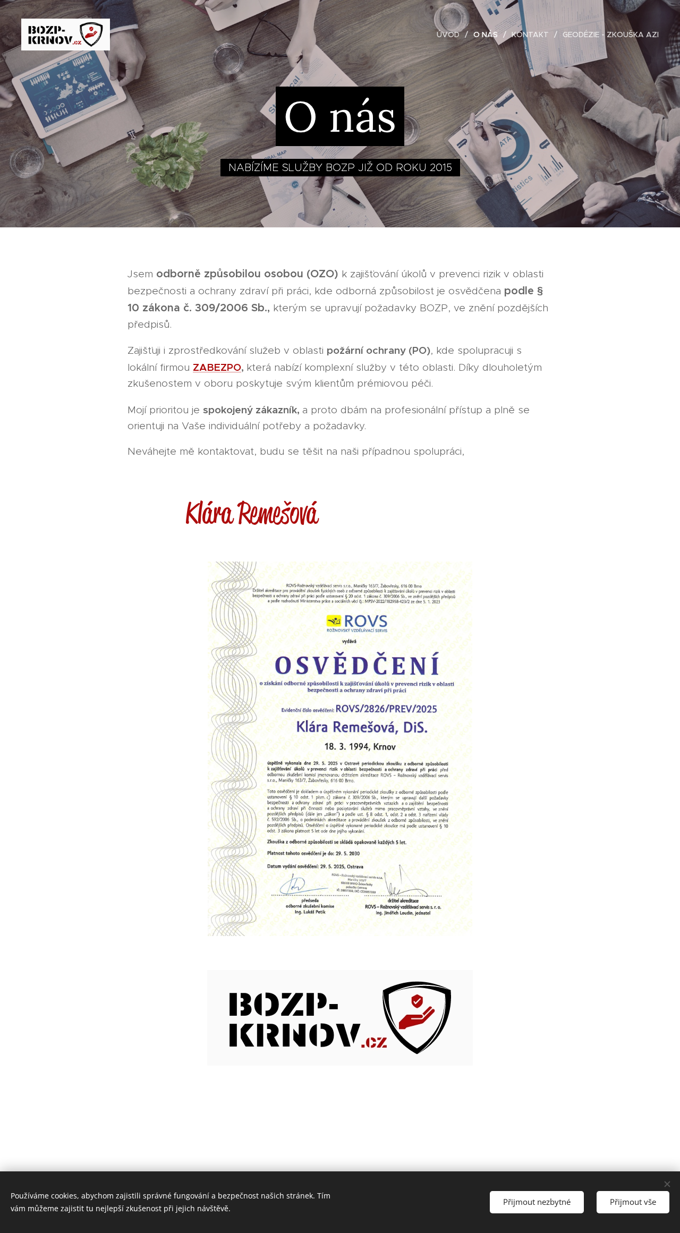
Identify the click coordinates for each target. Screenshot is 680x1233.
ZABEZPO (217, 367)
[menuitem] (451, 34)
